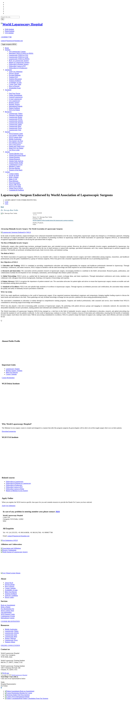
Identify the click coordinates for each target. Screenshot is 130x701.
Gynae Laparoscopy (15, 99)
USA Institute (9, 33)
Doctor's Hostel (14, 73)
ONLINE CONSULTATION (10, 645)
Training (7, 50)
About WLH (9, 583)
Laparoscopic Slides (15, 124)
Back (2, 207)
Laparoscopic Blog (15, 126)
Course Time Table (15, 84)
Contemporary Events (8, 616)
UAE (6, 202)
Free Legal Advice (15, 144)
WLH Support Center (16, 133)
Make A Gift (13, 179)
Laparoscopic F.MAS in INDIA (19, 59)
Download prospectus (9, 431)
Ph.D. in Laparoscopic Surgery (19, 60)
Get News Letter (14, 150)
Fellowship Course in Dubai (15, 489)
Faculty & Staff (14, 175)
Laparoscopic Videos (15, 113)
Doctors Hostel (10, 584)
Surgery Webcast (10, 638)
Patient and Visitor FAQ (16, 146)
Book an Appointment (8, 605)
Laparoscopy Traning (13, 369)
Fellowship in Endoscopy (14, 485)
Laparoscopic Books (15, 117)
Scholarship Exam (15, 88)
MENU (9, 44)
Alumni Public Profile (16, 163)
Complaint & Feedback (16, 190)
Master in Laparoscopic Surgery (19, 62)
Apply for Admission (15, 71)
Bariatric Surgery (14, 104)
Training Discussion (15, 79)
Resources (8, 112)
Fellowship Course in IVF (17, 66)
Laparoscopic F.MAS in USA (18, 55)
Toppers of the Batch (15, 170)
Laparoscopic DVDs (15, 119)
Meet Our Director (12, 372)
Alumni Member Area (16, 153)
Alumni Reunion (14, 157)
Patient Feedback (14, 108)
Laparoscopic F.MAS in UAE (18, 57)
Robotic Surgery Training (14, 370)
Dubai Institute (9, 31)
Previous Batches (14, 168)
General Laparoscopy (16, 97)
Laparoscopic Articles (16, 121)
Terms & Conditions (11, 595)
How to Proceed (14, 86)
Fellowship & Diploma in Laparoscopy (18, 483)
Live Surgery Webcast (16, 135)
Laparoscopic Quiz (15, 130)
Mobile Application (15, 139)
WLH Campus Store (15, 137)
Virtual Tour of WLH (16, 188)
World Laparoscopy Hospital (19, 675)
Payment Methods (15, 75)
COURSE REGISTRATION (10, 621)
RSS (58, 512)
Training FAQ (13, 77)
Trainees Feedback (15, 81)
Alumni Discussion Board (17, 155)
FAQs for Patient (14, 110)
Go (2, 19)
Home (7, 48)
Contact (7, 172)
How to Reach (9, 586)
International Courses (7, 618)
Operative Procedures (16, 115)
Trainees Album (10, 642)
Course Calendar (11, 374)
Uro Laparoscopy (14, 101)
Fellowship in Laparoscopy (14, 481)
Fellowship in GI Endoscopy (18, 68)
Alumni (7, 152)
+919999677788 (6, 37)
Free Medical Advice (15, 143)
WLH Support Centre (8, 614)
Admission (8, 70)
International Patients (15, 106)
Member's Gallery (14, 166)
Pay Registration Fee (7, 609)
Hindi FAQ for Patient (16, 148)
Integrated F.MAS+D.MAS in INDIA (21, 53)
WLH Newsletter (14, 183)
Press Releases (13, 181)
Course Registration (8, 378)
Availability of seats (15, 82)
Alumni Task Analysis (16, 161)
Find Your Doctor (14, 93)
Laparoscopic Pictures (16, 122)
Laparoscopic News (15, 128)
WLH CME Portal (15, 184)
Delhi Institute (9, 29)
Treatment (8, 90)
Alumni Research (14, 159)
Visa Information (6, 612)
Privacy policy (9, 597)
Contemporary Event (15, 164)
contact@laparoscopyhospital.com (12, 41)
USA (6, 204)
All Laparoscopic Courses (17, 51)
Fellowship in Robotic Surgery (19, 64)
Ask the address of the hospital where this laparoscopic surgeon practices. (53, 220)
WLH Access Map (15, 186)
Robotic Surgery (14, 102)
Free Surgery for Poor (16, 141)
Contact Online (14, 174)
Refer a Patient (13, 177)
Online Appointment (15, 95)
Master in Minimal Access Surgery (17, 491)
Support (7, 132)
